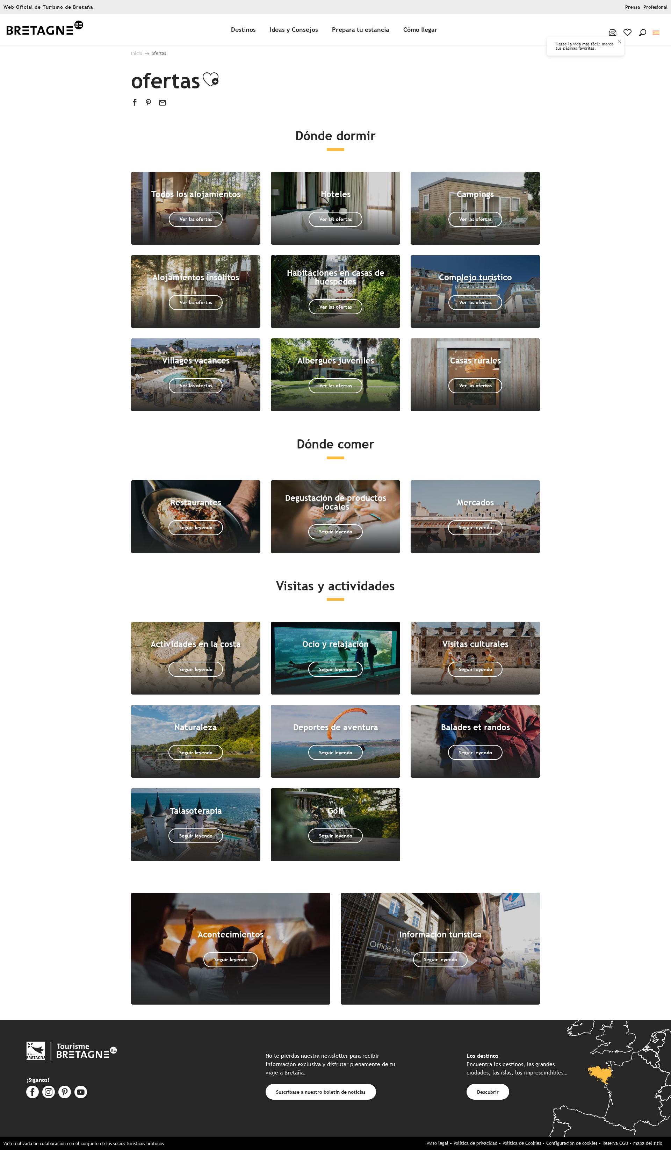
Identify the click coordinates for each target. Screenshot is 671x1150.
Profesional (655, 7)
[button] (642, 32)
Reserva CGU (615, 1143)
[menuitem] (44, 29)
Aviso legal (437, 1143)
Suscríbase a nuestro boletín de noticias (321, 1092)
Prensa (632, 7)
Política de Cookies (522, 1143)
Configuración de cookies (571, 1143)
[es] (656, 32)
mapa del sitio (647, 1143)
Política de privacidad (475, 1143)
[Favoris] (628, 32)
